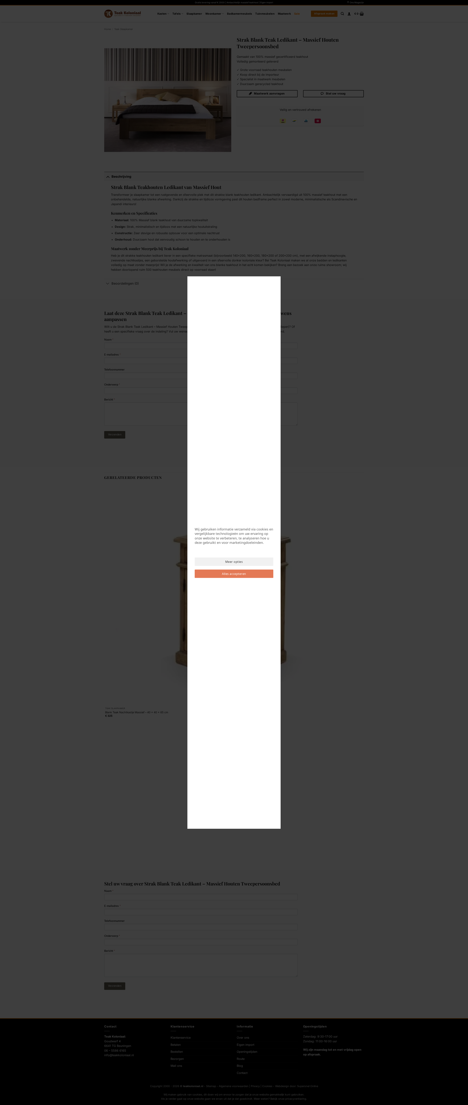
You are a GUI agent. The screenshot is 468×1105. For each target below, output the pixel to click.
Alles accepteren (234, 574)
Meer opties (234, 562)
